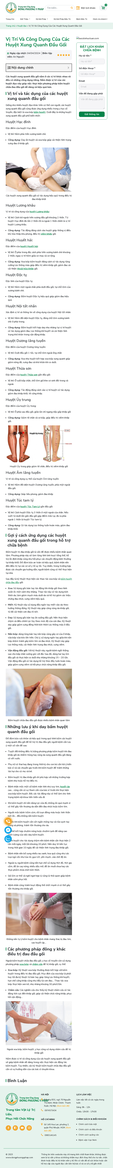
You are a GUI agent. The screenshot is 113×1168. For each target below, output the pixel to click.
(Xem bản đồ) (62, 1105)
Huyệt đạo (22, 25)
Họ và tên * (85, 55)
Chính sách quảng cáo (89, 1134)
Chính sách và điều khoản (90, 1129)
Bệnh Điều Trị (81, 19)
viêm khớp (46, 234)
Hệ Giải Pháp (41, 19)
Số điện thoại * (87, 68)
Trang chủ (10, 25)
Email (82, 81)
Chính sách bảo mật (88, 1124)
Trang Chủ (10, 19)
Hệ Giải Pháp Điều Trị (62, 19)
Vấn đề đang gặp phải (91, 93)
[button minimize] (68, 67)
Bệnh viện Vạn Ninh (88, 1140)
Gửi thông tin (91, 114)
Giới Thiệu (24, 19)
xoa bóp (24, 964)
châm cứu (37, 964)
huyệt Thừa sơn (29, 374)
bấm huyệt (39, 112)
